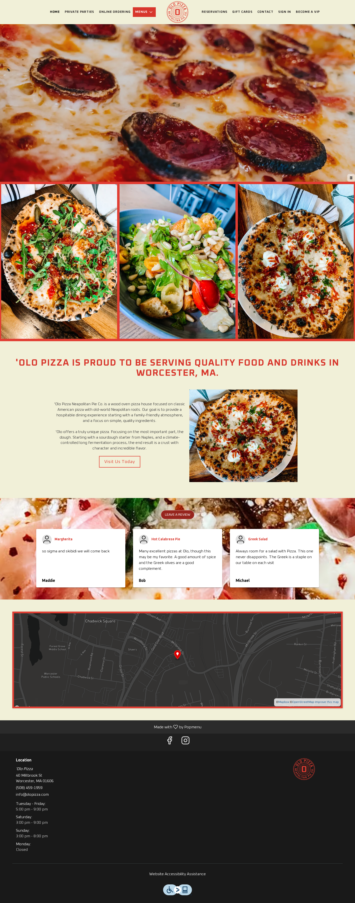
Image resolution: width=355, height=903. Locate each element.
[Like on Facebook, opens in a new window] (169, 742)
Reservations (214, 12)
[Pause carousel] (351, 178)
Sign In (284, 12)
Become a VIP (308, 12)
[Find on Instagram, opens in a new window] (185, 742)
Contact (265, 12)
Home (55, 12)
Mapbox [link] (283, 702)
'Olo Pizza (304, 769)
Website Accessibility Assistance (177, 874)
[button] (144, 12)
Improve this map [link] (327, 702)
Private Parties (79, 12)
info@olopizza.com (32, 794)
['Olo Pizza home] (177, 12)
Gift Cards (242, 12)
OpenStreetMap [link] (303, 702)
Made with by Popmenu (102, 727)
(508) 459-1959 (29, 788)
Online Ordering (114, 12)
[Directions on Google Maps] (177, 660)
